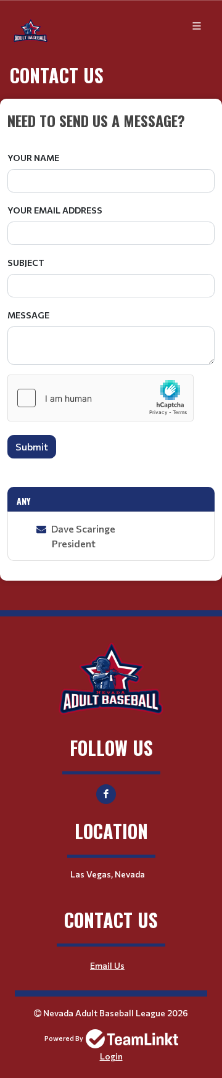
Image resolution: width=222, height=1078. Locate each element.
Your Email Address (54, 210)
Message (28, 315)
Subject (25, 262)
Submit (31, 446)
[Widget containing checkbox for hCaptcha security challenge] (100, 398)
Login (111, 1056)
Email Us (107, 965)
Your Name (33, 157)
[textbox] (111, 120)
